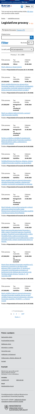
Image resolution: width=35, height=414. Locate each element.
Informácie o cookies (7, 347)
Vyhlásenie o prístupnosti (8, 354)
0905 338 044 (19, 380)
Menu (28, 6)
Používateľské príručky (7, 340)
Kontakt (3, 361)
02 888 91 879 (5, 380)
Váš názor (30, 11)
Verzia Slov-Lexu (5, 351)
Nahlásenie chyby (6, 344)
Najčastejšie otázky (6, 337)
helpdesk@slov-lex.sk (7, 386)
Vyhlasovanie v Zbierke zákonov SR (11, 358)
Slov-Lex (24, 2)
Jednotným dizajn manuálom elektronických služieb (13, 400)
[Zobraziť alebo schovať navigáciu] (22, 6)
